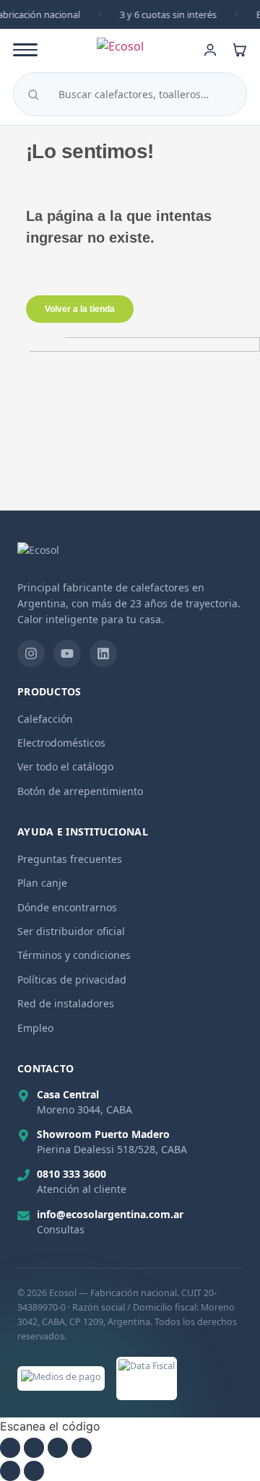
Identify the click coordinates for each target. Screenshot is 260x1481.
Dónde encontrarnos (67, 907)
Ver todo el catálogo (65, 766)
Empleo (35, 1028)
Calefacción (45, 719)
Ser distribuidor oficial (71, 931)
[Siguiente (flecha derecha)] (34, 1471)
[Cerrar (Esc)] (82, 1448)
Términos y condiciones (74, 955)
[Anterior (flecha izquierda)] (10, 1471)
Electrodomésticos (61, 743)
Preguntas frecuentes (69, 859)
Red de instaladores (65, 1003)
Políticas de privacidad (71, 979)
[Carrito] (239, 50)
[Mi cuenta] (210, 50)
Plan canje (42, 883)
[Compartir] (58, 1448)
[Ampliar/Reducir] (10, 1448)
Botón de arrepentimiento (80, 791)
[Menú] (25, 50)
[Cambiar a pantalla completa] (34, 1448)
